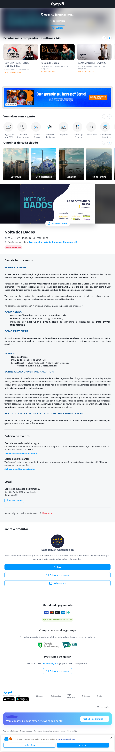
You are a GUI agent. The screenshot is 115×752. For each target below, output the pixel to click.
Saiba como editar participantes (19, 469)
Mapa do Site (72, 731)
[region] (57, 743)
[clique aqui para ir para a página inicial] (57, 4)
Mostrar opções (103, 707)
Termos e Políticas (10, 731)
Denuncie (47, 513)
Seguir (60, 567)
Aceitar (83, 745)
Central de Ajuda (50, 663)
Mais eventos (59, 583)
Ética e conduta (26, 731)
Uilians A (15, 318)
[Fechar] (111, 738)
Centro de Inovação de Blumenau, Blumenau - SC (53, 242)
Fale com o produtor (60, 575)
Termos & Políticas (66, 739)
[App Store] (9, 699)
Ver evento (58, 27)
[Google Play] (22, 699)
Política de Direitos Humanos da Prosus (49, 731)
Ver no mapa (16, 500)
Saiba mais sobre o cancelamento (20, 453)
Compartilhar (59, 223)
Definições (29, 745)
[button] (8, 739)
